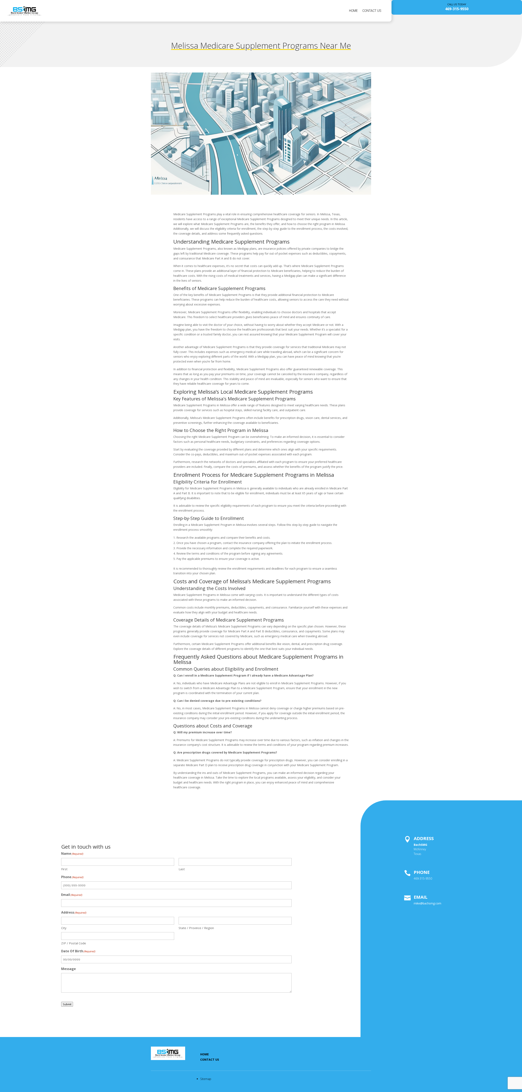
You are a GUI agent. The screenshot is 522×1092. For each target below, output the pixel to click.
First (64, 869)
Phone (422, 872)
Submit (67, 1004)
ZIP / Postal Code (73, 943)
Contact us (209, 1059)
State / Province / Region (196, 928)
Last (182, 869)
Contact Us (371, 11)
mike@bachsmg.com (427, 903)
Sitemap (205, 1079)
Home (353, 11)
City (63, 928)
